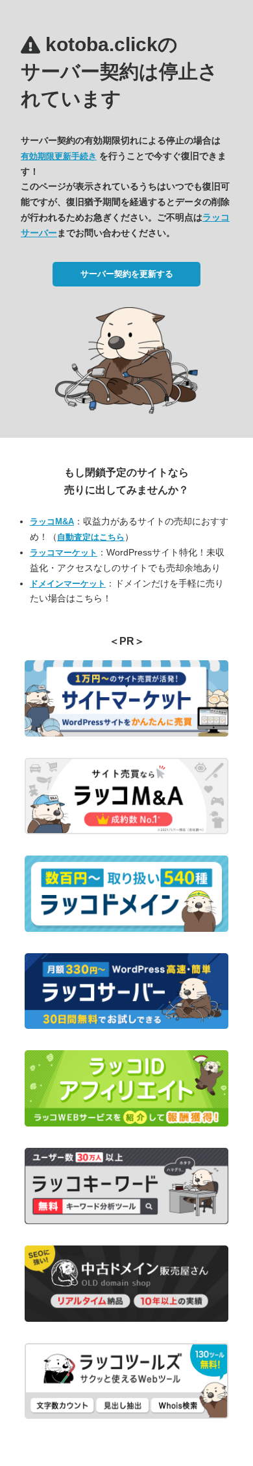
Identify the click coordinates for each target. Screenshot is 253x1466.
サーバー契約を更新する (126, 274)
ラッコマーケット (63, 552)
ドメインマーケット (68, 583)
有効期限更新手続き (59, 156)
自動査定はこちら (91, 537)
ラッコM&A (52, 521)
